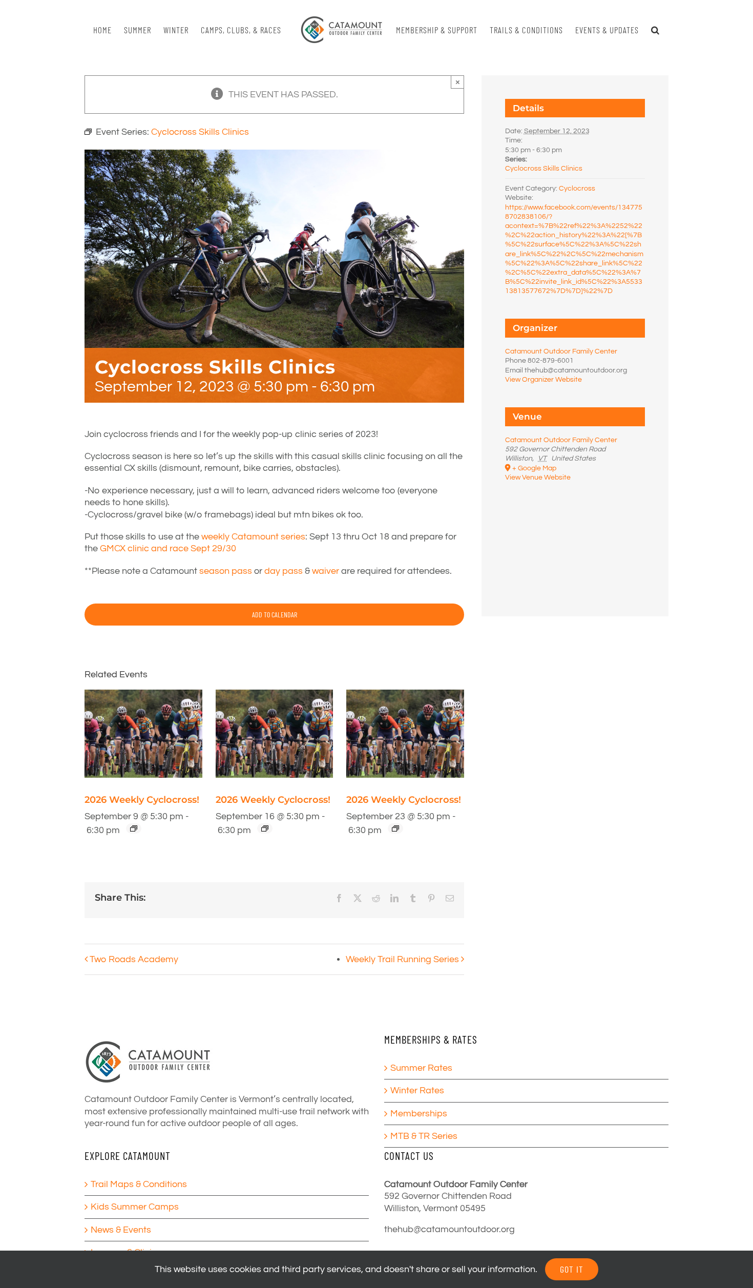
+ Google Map (534, 468)
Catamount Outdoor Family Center (561, 351)
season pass (225, 571)
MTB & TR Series (423, 1136)
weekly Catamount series (253, 537)
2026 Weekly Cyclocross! (142, 799)
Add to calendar (274, 614)
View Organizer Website (543, 379)
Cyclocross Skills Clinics (543, 168)
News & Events (121, 1230)
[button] (650, 30)
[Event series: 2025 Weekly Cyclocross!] (133, 828)
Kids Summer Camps (135, 1207)
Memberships (418, 1113)
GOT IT (571, 1269)
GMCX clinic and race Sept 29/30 (167, 548)
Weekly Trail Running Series (402, 959)
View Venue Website (538, 477)
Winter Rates (417, 1090)
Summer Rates (421, 1068)
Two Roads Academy (134, 959)
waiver (325, 571)
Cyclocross (577, 188)
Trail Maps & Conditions (139, 1184)
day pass (283, 571)
